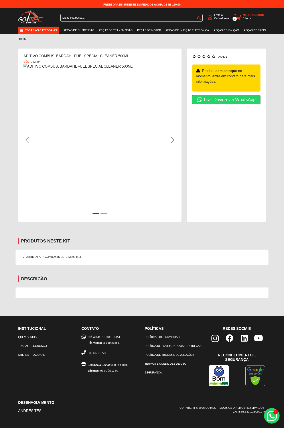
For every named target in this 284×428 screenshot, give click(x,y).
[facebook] (229, 338)
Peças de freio (255, 30)
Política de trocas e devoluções (169, 354)
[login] (210, 17)
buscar (199, 17)
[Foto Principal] (96, 213)
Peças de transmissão (115, 30)
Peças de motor (149, 30)
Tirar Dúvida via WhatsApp (229, 99)
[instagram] (215, 338)
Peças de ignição (226, 30)
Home (22, 38)
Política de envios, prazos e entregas (173, 346)
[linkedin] (244, 338)
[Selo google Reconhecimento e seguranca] (255, 375)
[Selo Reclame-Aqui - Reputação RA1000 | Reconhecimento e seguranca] (219, 375)
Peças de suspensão (78, 30)
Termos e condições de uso (165, 363)
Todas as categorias (41, 30)
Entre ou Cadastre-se (221, 17)
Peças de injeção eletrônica (187, 30)
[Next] (164, 140)
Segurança (153, 372)
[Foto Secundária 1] (104, 213)
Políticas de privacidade (163, 337)
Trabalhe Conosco (32, 346)
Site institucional (31, 354)
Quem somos (27, 337)
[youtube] (258, 338)
